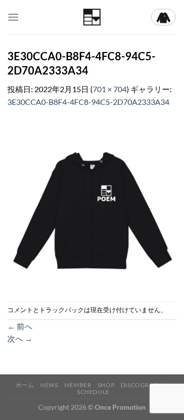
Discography (143, 385)
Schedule (93, 391)
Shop (106, 385)
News (49, 385)
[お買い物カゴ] (163, 17)
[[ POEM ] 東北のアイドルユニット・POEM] (92, 17)
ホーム (25, 385)
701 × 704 (110, 89)
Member (78, 385)
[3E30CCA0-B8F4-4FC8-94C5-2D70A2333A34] (92, 203)
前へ (19, 326)
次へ (19, 338)
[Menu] (13, 17)
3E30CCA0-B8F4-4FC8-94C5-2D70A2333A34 (88, 101)
